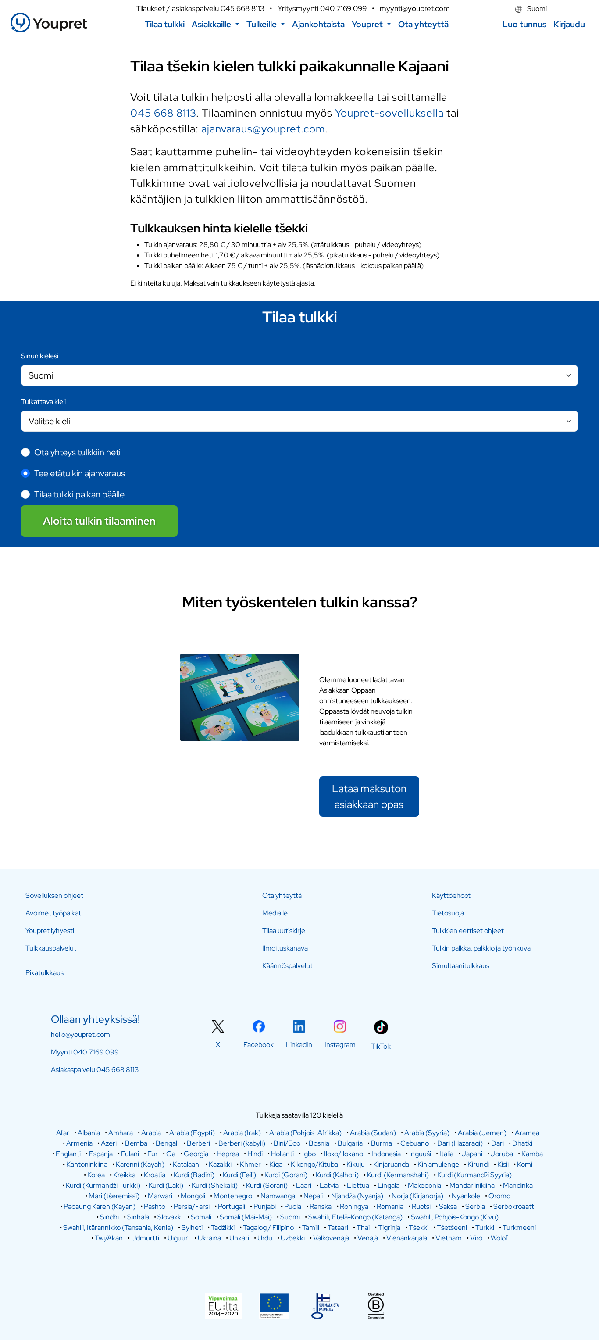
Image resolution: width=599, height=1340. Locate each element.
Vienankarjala (406, 1238)
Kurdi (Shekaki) (215, 1185)
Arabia (151, 1132)
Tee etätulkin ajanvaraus (79, 473)
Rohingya (354, 1206)
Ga (170, 1153)
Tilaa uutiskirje (283, 930)
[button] (215, 24)
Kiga (275, 1164)
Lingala (388, 1185)
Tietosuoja (448, 913)
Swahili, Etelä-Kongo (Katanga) (355, 1217)
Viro (476, 1238)
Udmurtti (145, 1238)
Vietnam (448, 1238)
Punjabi (264, 1206)
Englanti (68, 1153)
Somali (201, 1217)
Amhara (120, 1132)
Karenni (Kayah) (140, 1164)
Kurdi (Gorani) (285, 1174)
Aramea (527, 1132)
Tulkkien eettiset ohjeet (468, 930)
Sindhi (109, 1217)
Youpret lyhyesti (49, 930)
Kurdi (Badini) (194, 1174)
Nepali (313, 1196)
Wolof (499, 1238)
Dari (497, 1143)
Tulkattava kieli (43, 401)
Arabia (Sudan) (373, 1132)
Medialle (275, 913)
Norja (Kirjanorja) (417, 1196)
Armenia (79, 1143)
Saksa (448, 1206)
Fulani (130, 1153)
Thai (363, 1227)
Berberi (198, 1143)
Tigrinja (389, 1227)
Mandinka (518, 1185)
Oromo (499, 1196)
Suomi (536, 8)
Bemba (136, 1143)
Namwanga (277, 1196)
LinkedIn (299, 1044)
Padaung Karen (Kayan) (99, 1206)
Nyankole (466, 1196)
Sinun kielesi (39, 356)
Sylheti (192, 1227)
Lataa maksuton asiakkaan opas (369, 796)
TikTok (381, 1046)
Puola (292, 1206)
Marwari (160, 1196)
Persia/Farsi (192, 1206)
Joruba (502, 1153)
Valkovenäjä (331, 1238)
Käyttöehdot (451, 895)
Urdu (264, 1238)
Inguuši (420, 1153)
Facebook (258, 1044)
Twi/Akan (109, 1238)
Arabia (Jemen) (482, 1132)
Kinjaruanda (391, 1164)
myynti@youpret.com (415, 8)
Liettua (358, 1185)
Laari (303, 1185)
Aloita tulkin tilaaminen (99, 521)
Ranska (321, 1206)
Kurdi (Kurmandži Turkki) (103, 1185)
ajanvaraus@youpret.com (263, 129)
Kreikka (124, 1174)
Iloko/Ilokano (343, 1153)
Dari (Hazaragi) (460, 1143)
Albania (89, 1132)
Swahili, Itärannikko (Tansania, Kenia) (118, 1227)
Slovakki (169, 1217)
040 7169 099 (343, 8)
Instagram (340, 1044)
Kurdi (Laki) (166, 1185)
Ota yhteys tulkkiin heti (77, 452)
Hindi (255, 1153)
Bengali (167, 1143)
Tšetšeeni (452, 1227)
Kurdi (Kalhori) (337, 1174)
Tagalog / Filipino (268, 1227)
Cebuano (414, 1143)
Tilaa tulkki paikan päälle (79, 494)
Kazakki (220, 1164)
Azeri (109, 1143)
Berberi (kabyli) (241, 1143)
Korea (96, 1174)
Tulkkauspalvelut (50, 948)
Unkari (239, 1238)
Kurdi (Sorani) (267, 1185)
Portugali (231, 1206)
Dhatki (522, 1143)
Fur (152, 1153)
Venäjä (367, 1238)
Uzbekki (293, 1238)
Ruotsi (421, 1206)
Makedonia (424, 1185)
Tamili (310, 1227)
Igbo (309, 1153)
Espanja (101, 1153)
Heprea (228, 1153)
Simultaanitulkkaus (460, 965)
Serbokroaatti (514, 1206)
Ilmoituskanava (285, 948)
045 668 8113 (242, 8)
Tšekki (418, 1227)
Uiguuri (178, 1238)
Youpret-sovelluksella (389, 113)
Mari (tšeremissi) (114, 1196)
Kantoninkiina (86, 1164)
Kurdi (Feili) (239, 1174)
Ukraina (209, 1238)
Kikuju (355, 1164)
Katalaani (186, 1164)
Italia (446, 1153)
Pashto (154, 1206)
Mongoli (193, 1196)
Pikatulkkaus (44, 972)
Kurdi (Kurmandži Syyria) (474, 1174)
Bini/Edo (287, 1143)
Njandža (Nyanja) (357, 1196)
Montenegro (233, 1196)
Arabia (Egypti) (192, 1132)
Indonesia (386, 1153)
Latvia (329, 1185)
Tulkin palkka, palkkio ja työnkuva (481, 948)
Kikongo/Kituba (314, 1164)
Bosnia (319, 1143)
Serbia (475, 1206)
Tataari (338, 1227)
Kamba (532, 1153)
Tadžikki (223, 1227)
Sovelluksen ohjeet (54, 895)
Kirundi (478, 1164)
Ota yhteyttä (282, 895)
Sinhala (138, 1217)
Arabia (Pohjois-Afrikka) (305, 1132)
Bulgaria (350, 1143)
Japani (472, 1153)
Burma (381, 1143)
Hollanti (282, 1153)
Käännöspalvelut (287, 965)
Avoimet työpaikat (53, 913)
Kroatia (154, 1174)
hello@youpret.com (80, 1034)
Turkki (484, 1227)
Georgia (196, 1153)
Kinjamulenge (438, 1164)
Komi (524, 1164)
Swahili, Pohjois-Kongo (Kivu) (455, 1217)
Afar (62, 1132)
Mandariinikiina (472, 1185)
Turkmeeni (519, 1227)
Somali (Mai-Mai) (246, 1217)
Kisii (503, 1164)
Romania (390, 1206)
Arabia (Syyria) (426, 1132)
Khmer (250, 1164)
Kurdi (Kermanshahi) (398, 1174)
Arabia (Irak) (242, 1132)
